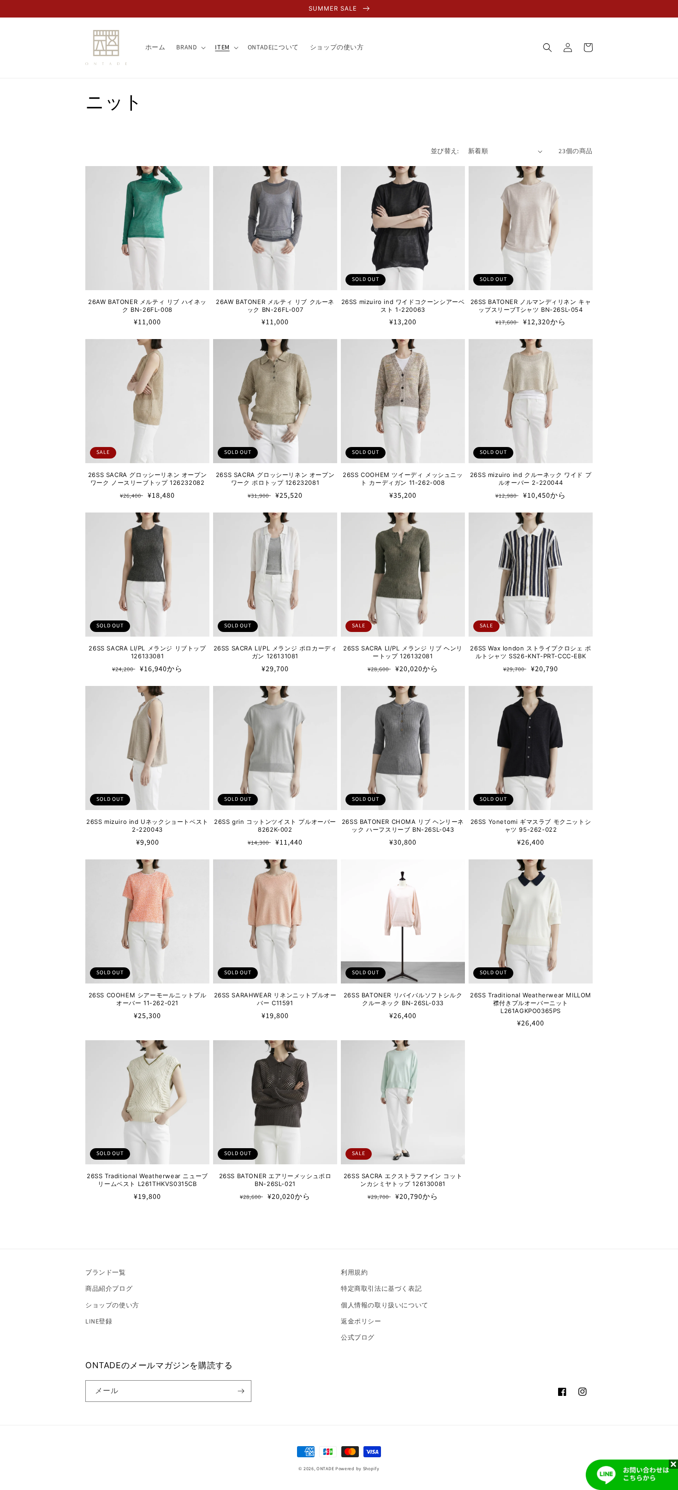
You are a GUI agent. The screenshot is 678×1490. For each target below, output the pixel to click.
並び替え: (445, 151)
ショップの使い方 (112, 1305)
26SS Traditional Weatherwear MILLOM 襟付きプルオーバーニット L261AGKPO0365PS (530, 1002)
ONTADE (325, 1469)
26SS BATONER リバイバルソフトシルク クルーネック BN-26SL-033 (403, 999)
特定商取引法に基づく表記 (381, 1288)
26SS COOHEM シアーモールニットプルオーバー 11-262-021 (148, 999)
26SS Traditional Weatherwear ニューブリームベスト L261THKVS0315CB (147, 1179)
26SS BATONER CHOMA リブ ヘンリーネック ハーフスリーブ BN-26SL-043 (403, 825)
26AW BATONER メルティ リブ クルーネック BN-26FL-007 (275, 305)
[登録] (241, 1391)
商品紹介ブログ (108, 1288)
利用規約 (354, 1272)
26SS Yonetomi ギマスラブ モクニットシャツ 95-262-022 (530, 825)
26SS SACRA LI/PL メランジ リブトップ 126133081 (147, 652)
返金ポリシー (361, 1321)
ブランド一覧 (105, 1272)
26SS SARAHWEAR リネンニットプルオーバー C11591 (275, 999)
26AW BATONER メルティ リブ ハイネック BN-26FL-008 (147, 305)
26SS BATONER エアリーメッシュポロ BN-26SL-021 (275, 1179)
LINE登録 (99, 1321)
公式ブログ (358, 1337)
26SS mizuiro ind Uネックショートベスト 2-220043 (147, 825)
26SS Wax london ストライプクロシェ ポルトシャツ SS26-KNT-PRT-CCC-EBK (530, 652)
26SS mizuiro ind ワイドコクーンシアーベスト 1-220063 (403, 305)
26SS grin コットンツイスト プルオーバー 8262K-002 (275, 825)
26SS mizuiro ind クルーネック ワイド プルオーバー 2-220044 (530, 478)
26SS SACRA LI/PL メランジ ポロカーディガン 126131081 (275, 652)
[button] (190, 47)
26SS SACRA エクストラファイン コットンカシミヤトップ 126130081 (403, 1179)
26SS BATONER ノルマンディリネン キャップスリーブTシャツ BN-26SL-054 (530, 305)
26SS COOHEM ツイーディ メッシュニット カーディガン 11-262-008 (403, 478)
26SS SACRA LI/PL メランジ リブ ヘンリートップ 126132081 (403, 652)
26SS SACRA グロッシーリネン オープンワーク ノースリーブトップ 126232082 (147, 478)
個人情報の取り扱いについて (384, 1305)
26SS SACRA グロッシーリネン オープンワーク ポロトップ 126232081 (275, 478)
